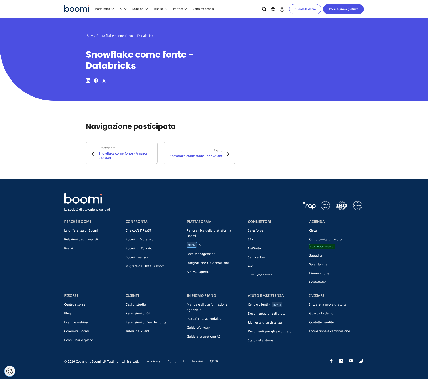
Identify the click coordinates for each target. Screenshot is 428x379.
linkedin (341, 361)
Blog (67, 313)
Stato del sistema (261, 340)
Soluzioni (138, 9)
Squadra (315, 255)
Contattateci (318, 282)
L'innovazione (319, 273)
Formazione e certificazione (329, 331)
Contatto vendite (204, 9)
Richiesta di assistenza (265, 322)
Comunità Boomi (76, 331)
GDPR (214, 361)
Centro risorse (74, 304)
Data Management (201, 254)
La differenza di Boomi (81, 230)
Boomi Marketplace (78, 340)
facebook (331, 361)
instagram (361, 361)
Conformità (176, 361)
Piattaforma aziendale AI (205, 318)
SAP (250, 239)
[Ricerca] (264, 9)
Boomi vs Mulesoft (139, 239)
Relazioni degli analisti (81, 239)
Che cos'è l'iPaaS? (138, 230)
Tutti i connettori (260, 275)
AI (121, 9)
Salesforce (255, 230)
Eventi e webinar (76, 322)
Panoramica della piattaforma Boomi (209, 233)
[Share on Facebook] (96, 80)
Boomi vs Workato (139, 248)
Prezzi (68, 248)
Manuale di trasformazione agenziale (207, 307)
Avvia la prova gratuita (343, 9)
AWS (251, 266)
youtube (351, 361)
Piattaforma (102, 9)
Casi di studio (136, 304)
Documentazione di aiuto (266, 313)
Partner (178, 9)
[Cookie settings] (9, 371)
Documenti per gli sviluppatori (271, 331)
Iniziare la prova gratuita (327, 304)
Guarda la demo (305, 9)
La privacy (153, 361)
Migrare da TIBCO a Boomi (145, 266)
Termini (197, 361)
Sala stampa (318, 264)
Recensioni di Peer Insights (146, 322)
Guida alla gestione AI (203, 336)
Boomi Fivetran (137, 257)
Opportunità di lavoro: (325, 242)
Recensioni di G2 (138, 313)
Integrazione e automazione (208, 263)
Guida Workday (198, 327)
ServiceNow (256, 257)
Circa (313, 230)
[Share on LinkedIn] (88, 80)
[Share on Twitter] (104, 80)
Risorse (158, 9)
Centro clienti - (264, 304)
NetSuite (254, 248)
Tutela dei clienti (138, 331)
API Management (200, 271)
